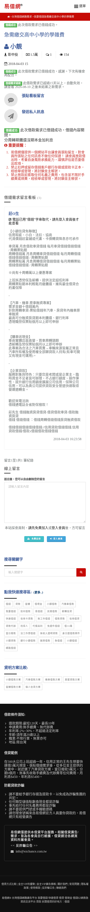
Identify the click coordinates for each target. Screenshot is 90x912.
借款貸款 (60, 618)
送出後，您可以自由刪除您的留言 (24, 479)
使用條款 (35, 887)
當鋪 (27, 604)
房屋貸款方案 (72, 679)
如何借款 (26, 611)
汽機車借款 (68, 604)
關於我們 (63, 884)
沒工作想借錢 (28, 633)
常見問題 (74, 884)
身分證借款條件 (71, 633)
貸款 (18, 604)
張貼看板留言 (33, 96)
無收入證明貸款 (49, 633)
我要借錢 (11, 611)
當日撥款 (11, 633)
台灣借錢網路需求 (22, 16)
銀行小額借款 (28, 640)
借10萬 (68, 626)
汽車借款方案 (33, 679)
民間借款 (52, 611)
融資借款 (45, 640)
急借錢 (58, 640)
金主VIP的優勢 (26, 884)
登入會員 (58, 528)
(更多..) (38, 592)
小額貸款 (11, 640)
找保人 (24, 626)
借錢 (8, 604)
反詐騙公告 (24, 845)
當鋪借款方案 (13, 687)
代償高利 (38, 626)
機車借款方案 (52, 679)
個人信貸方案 (33, 687)
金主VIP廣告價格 (46, 884)
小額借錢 (72, 640)
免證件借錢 (53, 626)
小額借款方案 (13, 679)
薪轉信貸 (67, 611)
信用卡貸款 (27, 618)
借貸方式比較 (9, 884)
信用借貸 (74, 618)
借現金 (38, 604)
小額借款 (52, 604)
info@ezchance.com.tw (31, 851)
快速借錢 (11, 618)
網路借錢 (11, 648)
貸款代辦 (11, 626)
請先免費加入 (38, 528)
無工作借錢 (44, 618)
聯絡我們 (61, 887)
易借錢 (39, 611)
